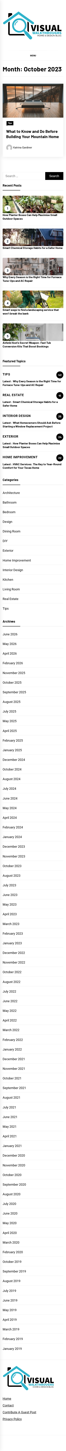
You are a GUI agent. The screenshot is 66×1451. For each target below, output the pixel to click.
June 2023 (10, 895)
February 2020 (13, 1252)
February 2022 (13, 1040)
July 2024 (9, 788)
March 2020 (11, 1242)
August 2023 (11, 875)
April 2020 (10, 1233)
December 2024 (14, 760)
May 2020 (10, 1223)
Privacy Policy (12, 1419)
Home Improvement (17, 560)
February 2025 (13, 740)
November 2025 (14, 673)
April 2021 (10, 1136)
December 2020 (14, 1155)
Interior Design (13, 570)
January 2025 (12, 750)
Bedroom (9, 512)
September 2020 (14, 1184)
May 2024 (10, 808)
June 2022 (10, 1001)
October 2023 (12, 866)
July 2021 (9, 1107)
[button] (33, 55)
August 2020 (11, 1194)
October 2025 (12, 682)
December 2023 (14, 846)
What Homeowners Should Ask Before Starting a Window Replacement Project (32, 424)
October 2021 (12, 1078)
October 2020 (12, 1175)
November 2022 (14, 962)
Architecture (11, 493)
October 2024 (12, 769)
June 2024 (10, 798)
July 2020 (9, 1204)
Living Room (11, 589)
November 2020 (14, 1165)
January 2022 (12, 1049)
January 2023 (12, 943)
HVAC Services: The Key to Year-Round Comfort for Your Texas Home (32, 465)
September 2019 (14, 1271)
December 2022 (14, 953)
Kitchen (8, 579)
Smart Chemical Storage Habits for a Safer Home (33, 247)
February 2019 (13, 1339)
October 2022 (12, 972)
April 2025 (10, 731)
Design (7, 522)
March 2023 (11, 924)
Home (7, 1398)
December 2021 (14, 1059)
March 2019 (11, 1329)
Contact (8, 1405)
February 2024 (13, 827)
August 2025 (11, 702)
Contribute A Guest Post (19, 1412)
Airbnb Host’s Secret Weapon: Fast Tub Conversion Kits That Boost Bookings (27, 344)
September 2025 (14, 692)
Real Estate (10, 599)
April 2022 (10, 1020)
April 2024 (10, 817)
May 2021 (10, 1126)
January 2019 (12, 1349)
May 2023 (10, 904)
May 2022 (10, 1011)
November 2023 (14, 856)
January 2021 (12, 1146)
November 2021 (14, 1068)
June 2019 (10, 1300)
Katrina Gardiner (22, 147)
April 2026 (10, 653)
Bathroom (10, 502)
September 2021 (14, 1088)
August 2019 (11, 1281)
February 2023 (13, 933)
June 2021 (10, 1117)
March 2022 (11, 1030)
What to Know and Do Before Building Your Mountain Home (32, 134)
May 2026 (10, 644)
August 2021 (11, 1097)
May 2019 (10, 1310)
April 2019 (10, 1319)
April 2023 (10, 914)
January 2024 (12, 837)
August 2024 (11, 779)
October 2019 (12, 1262)
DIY (5, 541)
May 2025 (10, 721)
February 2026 (13, 663)
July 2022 (9, 991)
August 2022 (11, 982)
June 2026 (10, 634)
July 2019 (9, 1291)
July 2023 (9, 885)
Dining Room (11, 531)
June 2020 (10, 1213)
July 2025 (9, 711)
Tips (10, 123)
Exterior (8, 550)
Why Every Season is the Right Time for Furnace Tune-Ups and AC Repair (32, 278)
